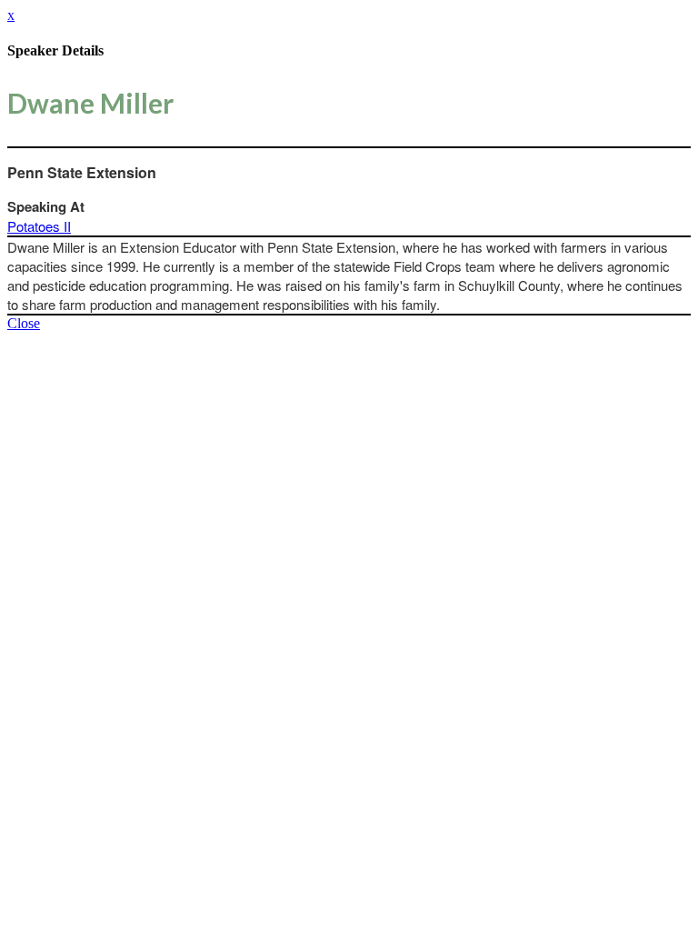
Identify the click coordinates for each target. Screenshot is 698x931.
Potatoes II (39, 225)
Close (23, 323)
